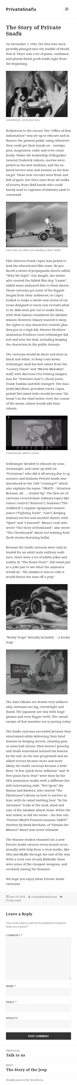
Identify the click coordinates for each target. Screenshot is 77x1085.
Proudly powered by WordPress (24, 1080)
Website (12, 1018)
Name (11, 986)
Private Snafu (13, 900)
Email (11, 1002)
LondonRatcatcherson (44, 896)
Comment (14, 935)
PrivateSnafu (21, 9)
